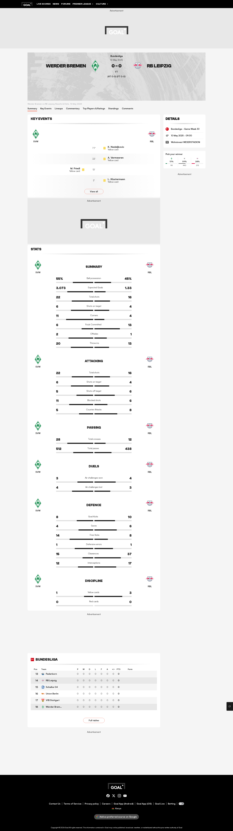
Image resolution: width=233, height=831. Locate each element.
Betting (171, 803)
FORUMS (65, 4)
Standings (113, 108)
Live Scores (44, 4)
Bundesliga (116, 56)
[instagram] (119, 796)
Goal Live (160, 803)
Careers (106, 803)
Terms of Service (72, 803)
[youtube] (125, 796)
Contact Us (54, 803)
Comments (127, 108)
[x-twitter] (114, 796)
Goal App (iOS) (144, 803)
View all (94, 191)
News (56, 4)
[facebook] (108, 796)
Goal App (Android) (123, 803)
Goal (67, 828)
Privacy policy (92, 803)
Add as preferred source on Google (118, 816)
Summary (32, 108)
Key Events (46, 108)
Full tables (94, 720)
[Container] (65, 66)
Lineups (59, 108)
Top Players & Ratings (94, 108)
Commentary (73, 108)
